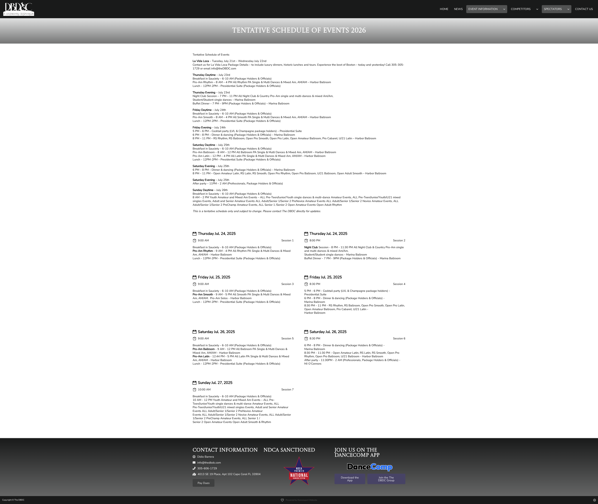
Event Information (483, 9)
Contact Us (584, 9)
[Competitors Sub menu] (537, 9)
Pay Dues (204, 483)
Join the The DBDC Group (386, 479)
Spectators (553, 9)
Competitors (521, 9)
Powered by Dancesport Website (301, 500)
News (458, 9)
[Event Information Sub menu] (504, 9)
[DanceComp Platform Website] (370, 467)
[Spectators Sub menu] (568, 9)
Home (444, 9)
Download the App (350, 479)
